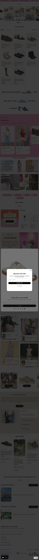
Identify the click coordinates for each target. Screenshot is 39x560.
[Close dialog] (31, 270)
